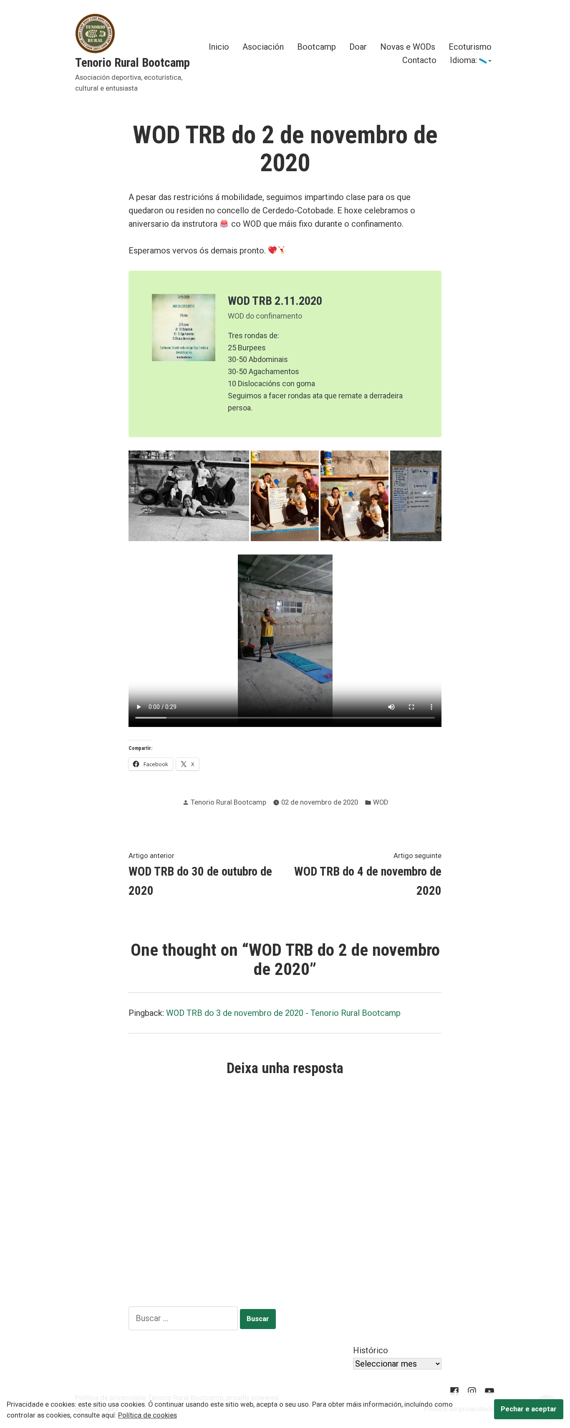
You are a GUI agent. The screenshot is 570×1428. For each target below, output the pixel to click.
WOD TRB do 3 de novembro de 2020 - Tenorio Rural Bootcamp (283, 1013)
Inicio (219, 47)
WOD (380, 802)
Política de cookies (147, 1415)
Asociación (263, 47)
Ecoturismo (470, 47)
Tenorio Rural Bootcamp (132, 63)
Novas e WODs (407, 47)
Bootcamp (316, 47)
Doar (358, 47)
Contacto (419, 60)
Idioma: (464, 60)
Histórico (370, 1350)
